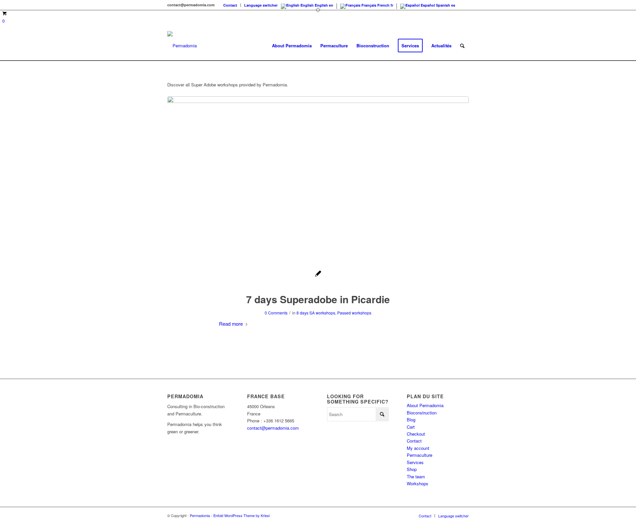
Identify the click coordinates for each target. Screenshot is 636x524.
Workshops (417, 483)
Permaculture (419, 455)
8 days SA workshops (315, 312)
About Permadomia (425, 405)
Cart (411, 427)
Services (415, 462)
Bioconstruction (422, 412)
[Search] (462, 45)
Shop (412, 469)
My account (418, 448)
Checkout (416, 434)
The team (416, 476)
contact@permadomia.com (273, 428)
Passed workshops (354, 312)
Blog (411, 419)
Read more (231, 323)
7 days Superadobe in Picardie (318, 299)
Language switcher (261, 5)
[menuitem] (230, 5)
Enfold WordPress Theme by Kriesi (241, 515)
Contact (230, 5)
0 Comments (276, 312)
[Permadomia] (182, 45)
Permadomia (200, 515)
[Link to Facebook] (464, 5)
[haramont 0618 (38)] (318, 176)
